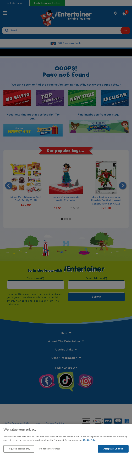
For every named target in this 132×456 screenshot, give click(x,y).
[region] (66, 440)
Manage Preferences (49, 448)
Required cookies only (19, 448)
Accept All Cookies (113, 448)
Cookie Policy (90, 440)
